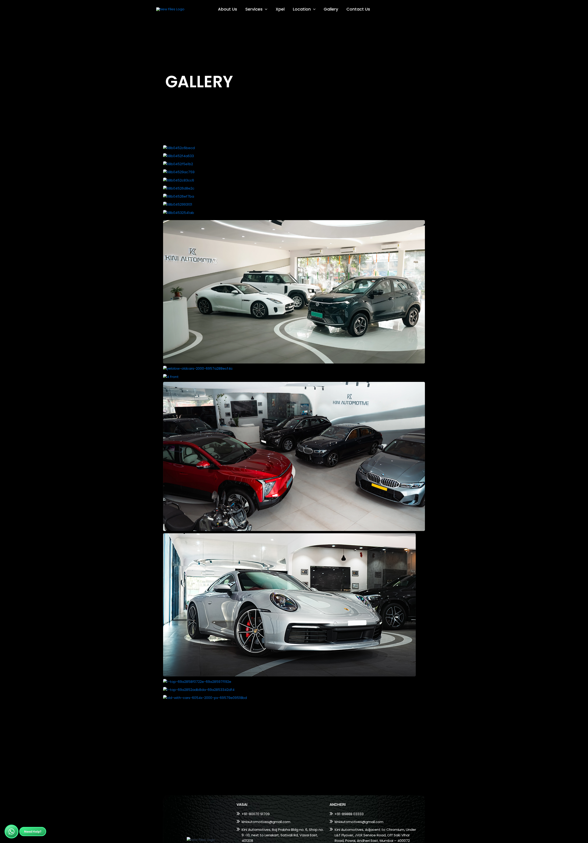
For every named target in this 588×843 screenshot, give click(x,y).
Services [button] (254, 9)
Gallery (331, 9)
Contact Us (358, 9)
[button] (265, 9)
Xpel (280, 9)
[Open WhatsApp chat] (11, 831)
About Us (227, 9)
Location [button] (302, 9)
